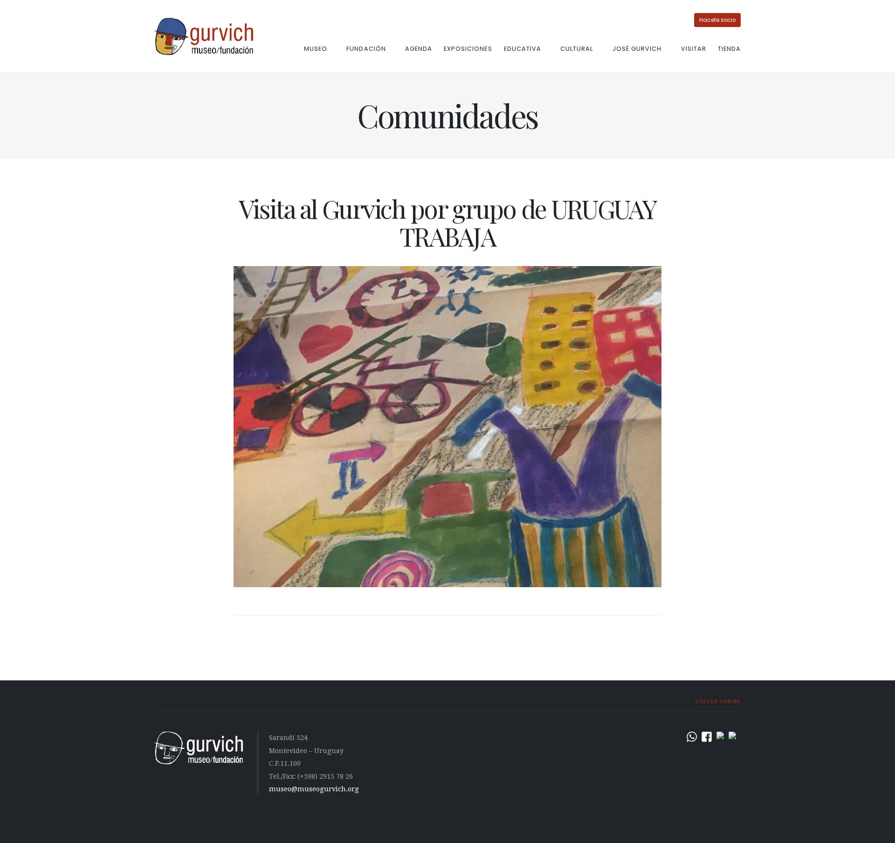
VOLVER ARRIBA (717, 701)
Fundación (366, 49)
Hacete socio (717, 20)
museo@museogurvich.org (314, 789)
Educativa (522, 49)
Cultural (576, 49)
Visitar (693, 49)
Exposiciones (468, 49)
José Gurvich (637, 49)
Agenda (418, 49)
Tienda (729, 49)
